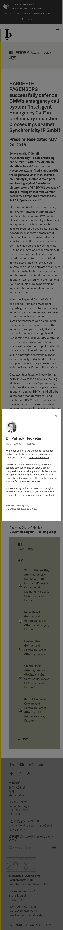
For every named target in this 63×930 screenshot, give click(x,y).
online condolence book (41, 495)
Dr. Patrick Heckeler (39, 458)
